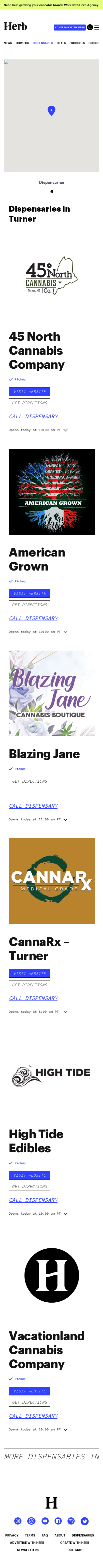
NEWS (8, 43)
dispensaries (83, 1535)
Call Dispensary (33, 416)
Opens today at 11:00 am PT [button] (35, 819)
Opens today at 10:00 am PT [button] (35, 430)
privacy (11, 1535)
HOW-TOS (22, 43)
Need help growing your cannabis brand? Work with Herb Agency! (52, 5)
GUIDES (93, 43)
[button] (51, 111)
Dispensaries (43, 43)
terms (30, 1535)
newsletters (28, 1549)
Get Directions (29, 402)
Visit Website (29, 391)
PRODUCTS (77, 43)
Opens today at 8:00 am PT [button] (34, 1011)
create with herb (74, 1542)
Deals (61, 43)
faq (45, 1535)
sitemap (75, 1549)
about (59, 1535)
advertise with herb (70, 27)
